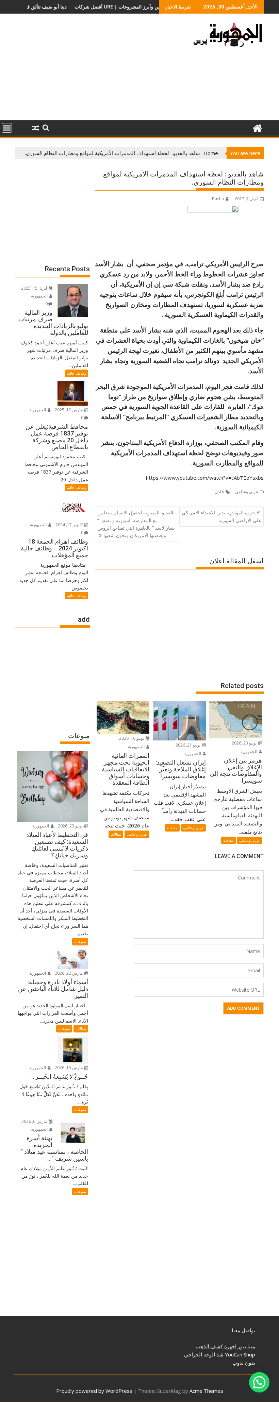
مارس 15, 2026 (69, 1068)
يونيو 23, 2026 (245, 743)
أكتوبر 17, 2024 (69, 525)
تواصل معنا (243, 1330)
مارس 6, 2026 (34, 1121)
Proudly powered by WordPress (94, 1390)
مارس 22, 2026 (69, 973)
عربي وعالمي (246, 492)
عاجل (219, 492)
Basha (218, 199)
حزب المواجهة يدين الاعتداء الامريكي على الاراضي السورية (221, 516)
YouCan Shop (239, 1354)
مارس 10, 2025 (69, 410)
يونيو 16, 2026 (132, 738)
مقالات (228, 840)
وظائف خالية (76, 373)
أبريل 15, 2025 (34, 288)
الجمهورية (249, 751)
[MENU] (7, 128)
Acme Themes (206, 1390)
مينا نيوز (245, 1346)
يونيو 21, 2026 (188, 745)
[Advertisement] (99, 69)
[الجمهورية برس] (257, 127)
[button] (259, 1382)
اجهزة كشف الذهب (216, 1346)
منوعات (80, 941)
